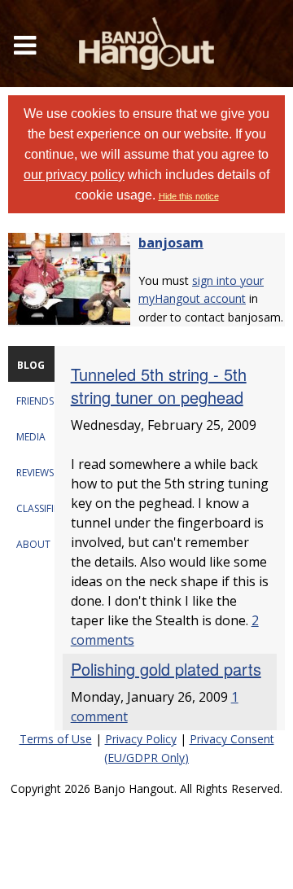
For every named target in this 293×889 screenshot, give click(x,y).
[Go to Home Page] (146, 43)
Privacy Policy (141, 739)
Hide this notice (189, 196)
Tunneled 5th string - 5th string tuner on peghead (159, 385)
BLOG (31, 365)
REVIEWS (35, 473)
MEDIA (31, 437)
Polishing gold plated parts (166, 669)
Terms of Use (56, 739)
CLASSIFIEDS (43, 508)
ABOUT (33, 544)
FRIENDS (35, 401)
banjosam (170, 243)
